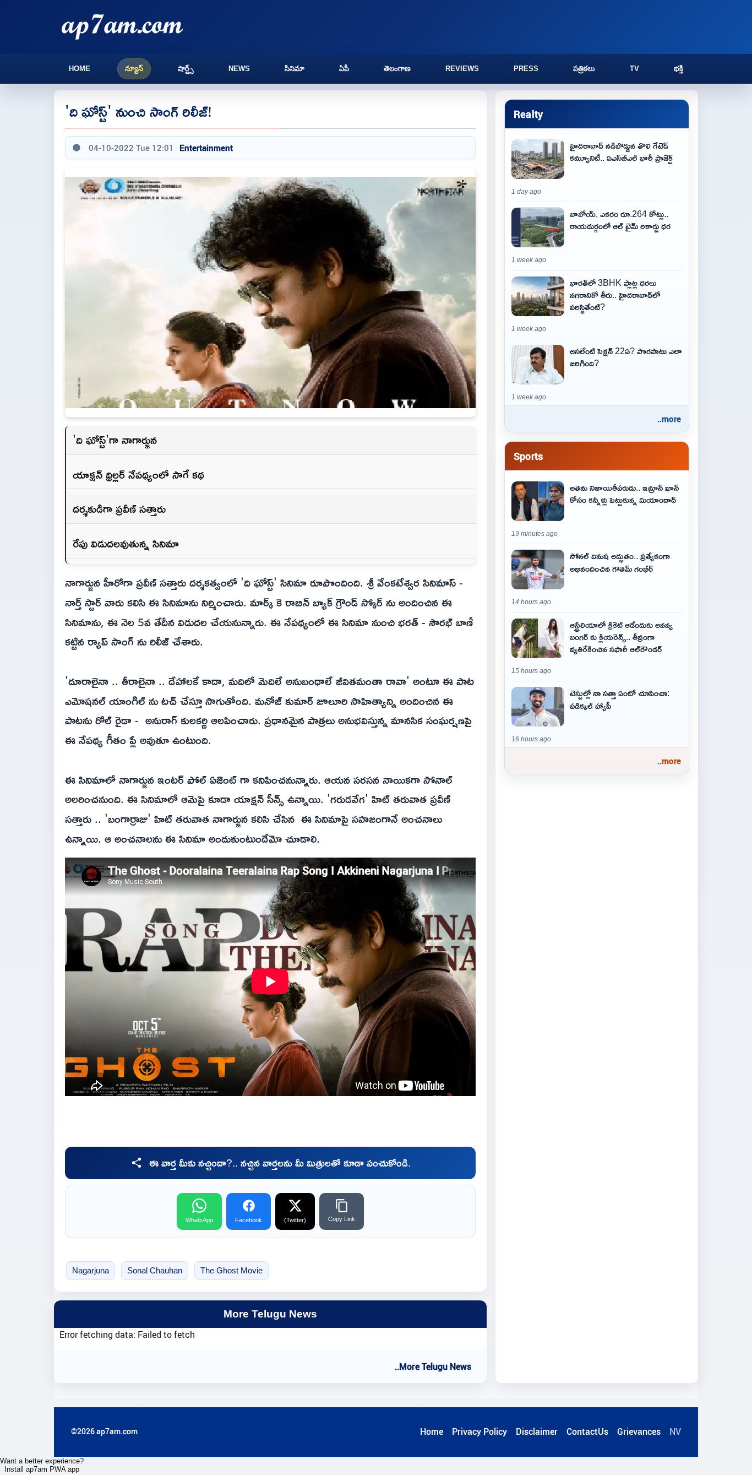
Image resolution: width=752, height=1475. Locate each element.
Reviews (462, 68)
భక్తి (678, 68)
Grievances (639, 1431)
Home (79, 68)
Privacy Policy (479, 1431)
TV (634, 68)
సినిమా (294, 68)
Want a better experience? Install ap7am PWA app (42, 1465)
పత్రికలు (584, 68)
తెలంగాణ (397, 68)
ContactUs (587, 1431)
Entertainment (206, 147)
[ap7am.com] (122, 26)
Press (526, 68)
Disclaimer (537, 1431)
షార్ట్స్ (186, 68)
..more (669, 418)
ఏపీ (344, 68)
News (239, 68)
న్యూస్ (134, 68)
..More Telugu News (433, 1366)
